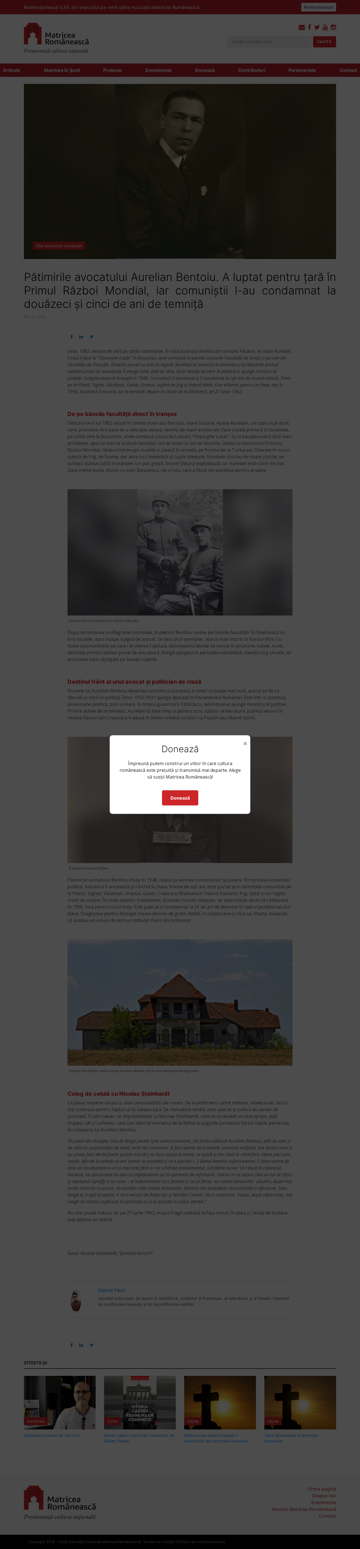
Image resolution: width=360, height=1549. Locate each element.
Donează (180, 798)
